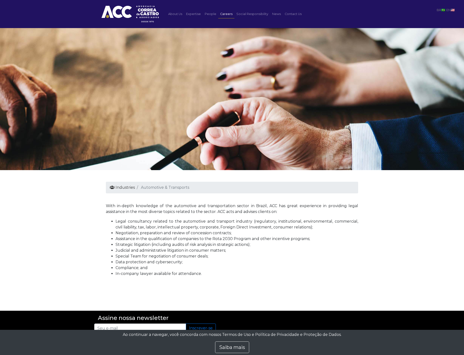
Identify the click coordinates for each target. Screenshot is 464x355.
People (210, 14)
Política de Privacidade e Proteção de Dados (298, 334)
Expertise (193, 14)
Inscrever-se (201, 328)
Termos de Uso (236, 334)
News (276, 14)
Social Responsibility (252, 14)
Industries (125, 187)
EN (448, 10)
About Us (175, 14)
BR (439, 10)
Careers (226, 14)
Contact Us (293, 14)
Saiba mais (232, 347)
